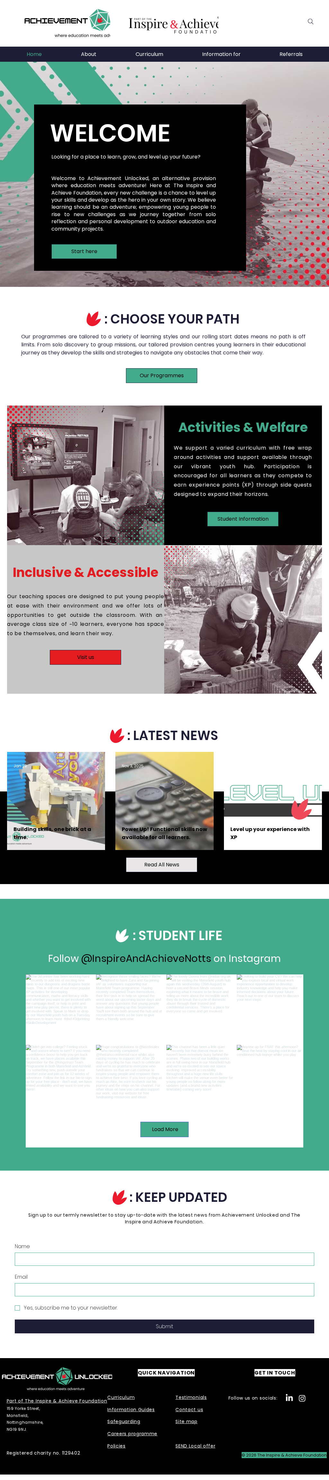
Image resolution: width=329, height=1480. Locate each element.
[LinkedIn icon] (289, 1398)
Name (22, 1246)
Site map (186, 1421)
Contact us (189, 1409)
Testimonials (191, 1397)
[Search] (310, 21)
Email (21, 1277)
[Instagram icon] (302, 1398)
